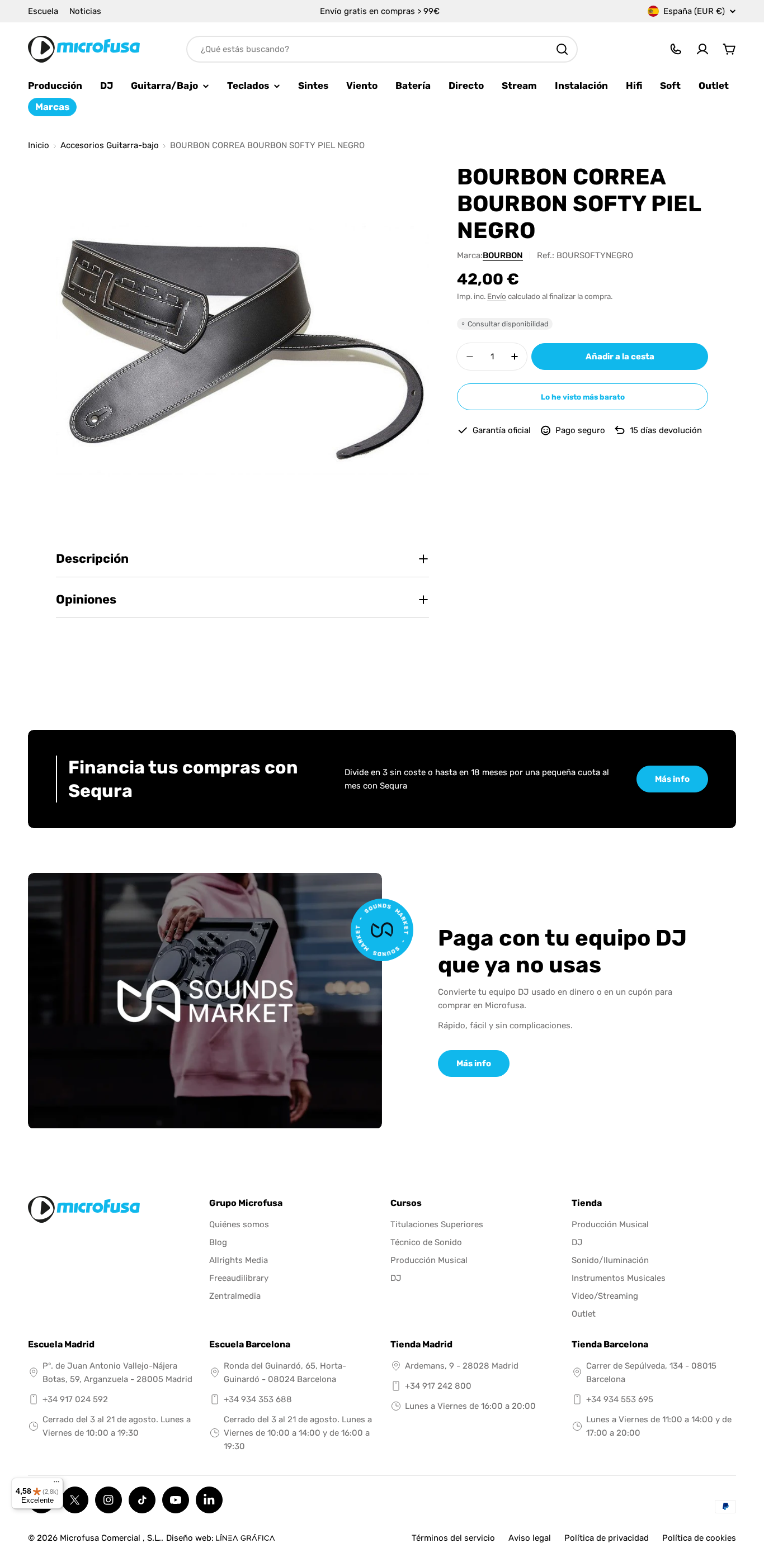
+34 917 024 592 (75, 1399)
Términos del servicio (453, 1538)
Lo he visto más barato (583, 396)
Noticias (85, 11)
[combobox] (382, 49)
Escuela (43, 11)
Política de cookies (699, 1538)
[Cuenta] (702, 49)
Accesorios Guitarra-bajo (109, 145)
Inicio (38, 145)
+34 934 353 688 (258, 1399)
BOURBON (503, 255)
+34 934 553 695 (619, 1399)
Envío (496, 296)
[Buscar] (562, 49)
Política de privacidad (606, 1538)
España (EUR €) (694, 11)
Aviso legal (529, 1538)
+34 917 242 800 (438, 1386)
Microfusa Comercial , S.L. (110, 1538)
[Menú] (56, 1484)
